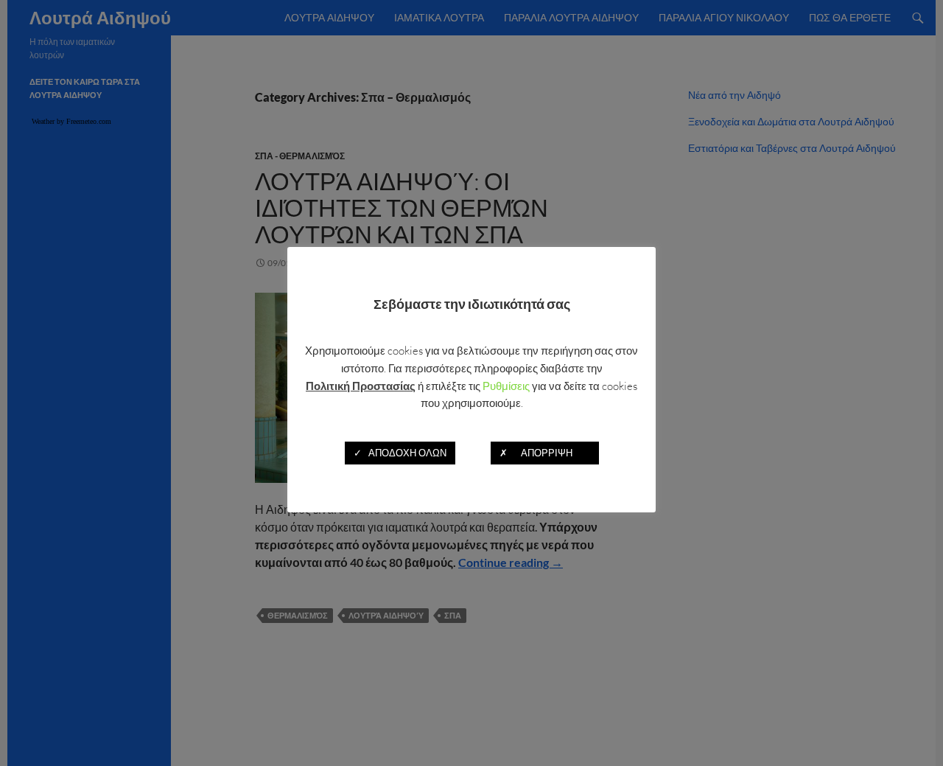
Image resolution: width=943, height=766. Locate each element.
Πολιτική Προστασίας (361, 384)
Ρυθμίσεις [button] (506, 385)
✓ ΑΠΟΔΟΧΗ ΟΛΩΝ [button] (400, 452)
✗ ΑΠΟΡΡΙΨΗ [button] (544, 452)
